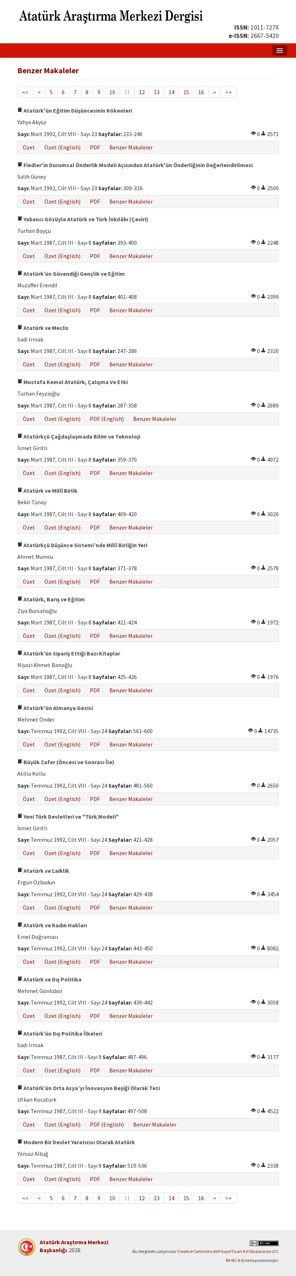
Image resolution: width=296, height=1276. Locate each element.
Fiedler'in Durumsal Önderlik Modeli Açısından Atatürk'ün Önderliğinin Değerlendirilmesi (137, 165)
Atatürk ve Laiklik (45, 870)
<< (25, 92)
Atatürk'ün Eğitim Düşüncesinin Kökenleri (77, 110)
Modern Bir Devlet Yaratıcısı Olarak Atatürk (78, 1142)
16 (201, 92)
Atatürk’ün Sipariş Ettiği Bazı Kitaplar (71, 653)
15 (186, 92)
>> (228, 92)
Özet (29, 147)
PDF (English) (107, 418)
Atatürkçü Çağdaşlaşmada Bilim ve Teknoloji (81, 436)
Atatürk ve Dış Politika (52, 979)
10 (112, 92)
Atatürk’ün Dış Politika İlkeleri (62, 1033)
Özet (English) (62, 147)
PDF (95, 147)
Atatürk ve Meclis (45, 327)
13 (157, 92)
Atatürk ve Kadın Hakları (54, 925)
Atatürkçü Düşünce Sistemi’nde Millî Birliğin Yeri (84, 545)
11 (127, 92)
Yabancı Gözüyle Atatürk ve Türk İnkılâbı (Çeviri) (85, 219)
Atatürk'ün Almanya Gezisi (57, 707)
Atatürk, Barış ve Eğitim (53, 599)
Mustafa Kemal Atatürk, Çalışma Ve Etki (75, 382)
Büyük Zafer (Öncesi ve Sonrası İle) (68, 762)
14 (171, 92)
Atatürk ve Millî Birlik (50, 490)
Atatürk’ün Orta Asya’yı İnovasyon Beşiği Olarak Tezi (91, 1088)
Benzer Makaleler (131, 147)
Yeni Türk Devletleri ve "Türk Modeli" (70, 816)
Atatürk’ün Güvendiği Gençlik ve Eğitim (73, 273)
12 (142, 92)
